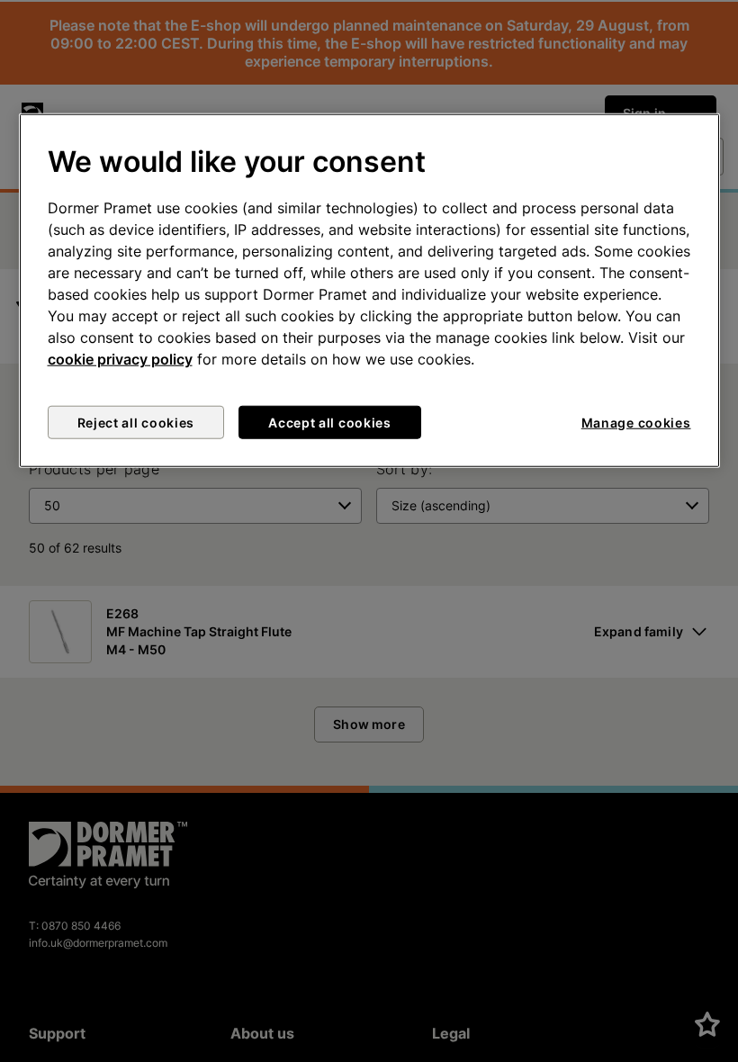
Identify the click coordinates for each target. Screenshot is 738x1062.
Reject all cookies (136, 422)
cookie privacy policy (120, 359)
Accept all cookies (330, 422)
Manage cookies (636, 422)
